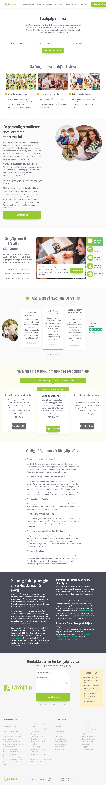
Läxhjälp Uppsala (87, 724)
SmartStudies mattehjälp (11, 752)
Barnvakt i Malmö (87, 741)
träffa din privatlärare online (53, 541)
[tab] (48, 354)
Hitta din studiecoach (53, 50)
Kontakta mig (53, 697)
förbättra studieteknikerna (20, 623)
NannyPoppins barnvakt (38, 739)
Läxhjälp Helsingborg (89, 729)
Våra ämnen (69, 4)
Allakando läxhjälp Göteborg (12, 734)
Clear (93, 43)
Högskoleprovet (87, 734)
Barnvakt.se (35, 731)
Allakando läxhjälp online (11, 729)
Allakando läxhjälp (9, 724)
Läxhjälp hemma (60, 739)
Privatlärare (58, 724)
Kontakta (76, 271)
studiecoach (15, 638)
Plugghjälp (85, 747)
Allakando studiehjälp (10, 739)
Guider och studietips (44, 4)
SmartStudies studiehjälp (11, 757)
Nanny (33, 734)
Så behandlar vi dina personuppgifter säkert (54, 704)
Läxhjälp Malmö (60, 747)
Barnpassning (35, 747)
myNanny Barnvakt (37, 736)
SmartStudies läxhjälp (69, 637)
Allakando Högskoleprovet (12, 741)
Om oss (83, 4)
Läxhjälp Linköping (88, 731)
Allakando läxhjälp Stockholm (13, 731)
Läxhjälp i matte (60, 729)
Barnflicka (34, 744)
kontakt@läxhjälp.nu (37, 779)
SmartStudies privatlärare (12, 754)
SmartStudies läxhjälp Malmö (40, 729)
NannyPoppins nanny (38, 741)
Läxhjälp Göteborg (61, 744)
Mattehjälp (58, 726)
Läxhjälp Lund (86, 726)
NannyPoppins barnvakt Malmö (41, 759)
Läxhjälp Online (59, 731)
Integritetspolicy (87, 749)
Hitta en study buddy (10, 726)
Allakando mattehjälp (10, 747)
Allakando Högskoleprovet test (13, 744)
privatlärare (85, 611)
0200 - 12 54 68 (50, 779)
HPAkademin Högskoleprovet (40, 762)
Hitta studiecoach (28, 4)
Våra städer (58, 4)
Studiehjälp (58, 734)
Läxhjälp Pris (59, 736)
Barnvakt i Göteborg (88, 739)
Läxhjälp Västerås (60, 749)
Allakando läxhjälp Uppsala (12, 736)
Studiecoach (86, 744)
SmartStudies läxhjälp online (12, 759)
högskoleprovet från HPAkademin (68, 639)
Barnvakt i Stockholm (89, 736)
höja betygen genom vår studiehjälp (80, 616)
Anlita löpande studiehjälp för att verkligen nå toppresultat (53, 381)
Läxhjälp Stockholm (61, 741)
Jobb (76, 4)
